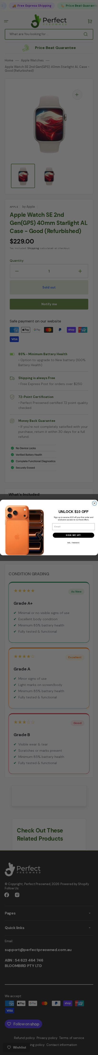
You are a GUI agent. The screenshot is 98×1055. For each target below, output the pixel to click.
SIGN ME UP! (73, 535)
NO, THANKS (73, 543)
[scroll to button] (92, 1049)
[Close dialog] (94, 503)
